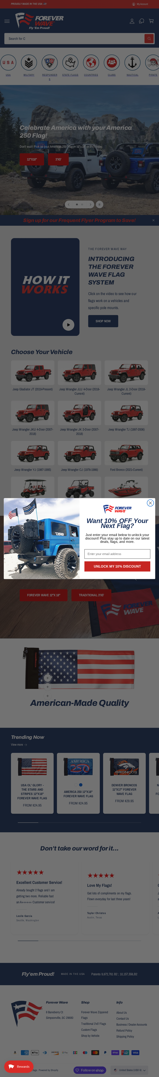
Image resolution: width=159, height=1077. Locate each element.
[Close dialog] (150, 503)
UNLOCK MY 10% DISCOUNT (117, 566)
